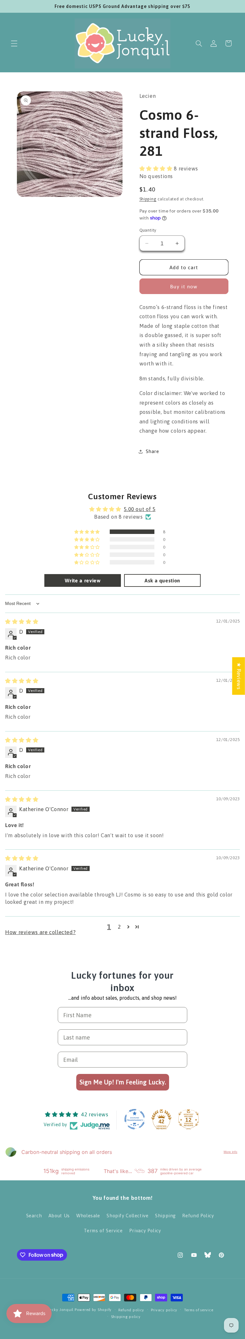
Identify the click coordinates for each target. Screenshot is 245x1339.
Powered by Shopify (93, 1309)
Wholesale (88, 1215)
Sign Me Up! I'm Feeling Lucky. (122, 1082)
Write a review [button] (83, 580)
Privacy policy (164, 1310)
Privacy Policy (145, 1230)
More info (230, 1152)
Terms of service (198, 1310)
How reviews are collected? (40, 932)
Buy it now (184, 286)
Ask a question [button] (162, 580)
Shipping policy (126, 1316)
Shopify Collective (127, 1215)
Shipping (148, 199)
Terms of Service (103, 1230)
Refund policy (131, 1310)
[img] (21, 621)
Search (34, 1215)
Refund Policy (198, 1215)
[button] (14, 43)
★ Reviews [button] (239, 675)
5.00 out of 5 (139, 509)
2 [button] (119, 927)
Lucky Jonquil (61, 1309)
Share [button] (152, 451)
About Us (59, 1215)
